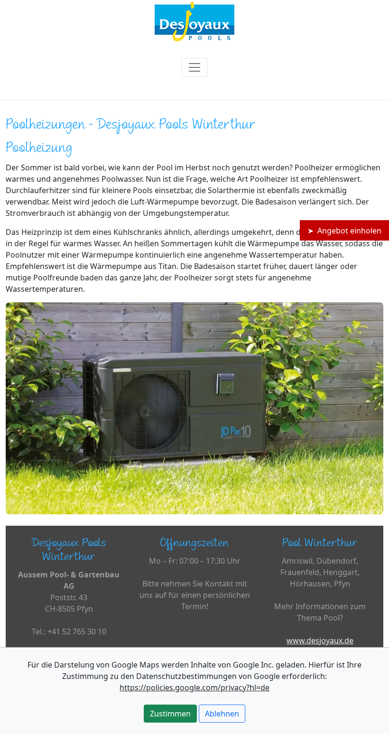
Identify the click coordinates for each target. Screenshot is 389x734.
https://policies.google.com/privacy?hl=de (194, 687)
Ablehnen (222, 713)
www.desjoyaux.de (320, 640)
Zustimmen (170, 713)
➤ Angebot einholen (344, 230)
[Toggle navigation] (194, 67)
